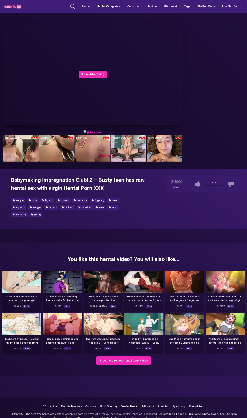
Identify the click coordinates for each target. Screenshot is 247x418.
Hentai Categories (108, 6)
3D (44, 406)
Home (86, 6)
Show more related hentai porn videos (123, 360)
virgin (114, 207)
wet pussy (20, 214)
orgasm (52, 207)
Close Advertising (92, 74)
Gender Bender (130, 406)
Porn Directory (108, 406)
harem (114, 200)
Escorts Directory (71, 406)
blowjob (64, 200)
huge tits (20, 207)
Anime (54, 406)
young (37, 214)
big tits (49, 200)
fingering (99, 200)
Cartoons (90, 406)
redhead (68, 207)
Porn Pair (163, 406)
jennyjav (19, 200)
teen (101, 207)
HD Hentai (170, 6)
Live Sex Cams (231, 6)
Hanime (152, 6)
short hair (86, 207)
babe (34, 200)
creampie (81, 200)
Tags (187, 6)
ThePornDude (206, 6)
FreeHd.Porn (196, 406)
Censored (133, 6)
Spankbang (179, 406)
